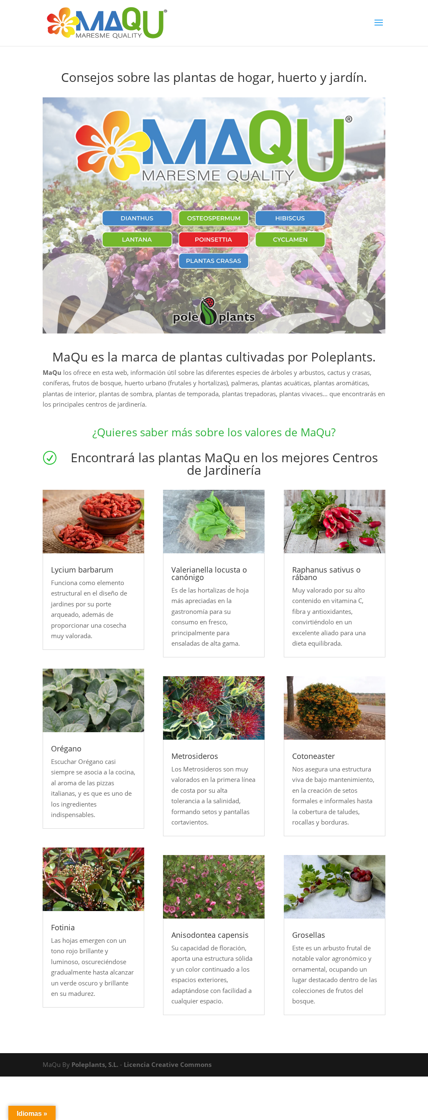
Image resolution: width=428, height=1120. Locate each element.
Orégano (66, 748)
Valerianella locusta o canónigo (209, 573)
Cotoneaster (313, 756)
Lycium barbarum (82, 570)
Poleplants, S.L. (94, 1064)
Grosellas (308, 935)
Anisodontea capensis (210, 935)
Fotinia (63, 927)
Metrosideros (194, 756)
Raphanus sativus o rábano (326, 573)
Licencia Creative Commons (167, 1064)
